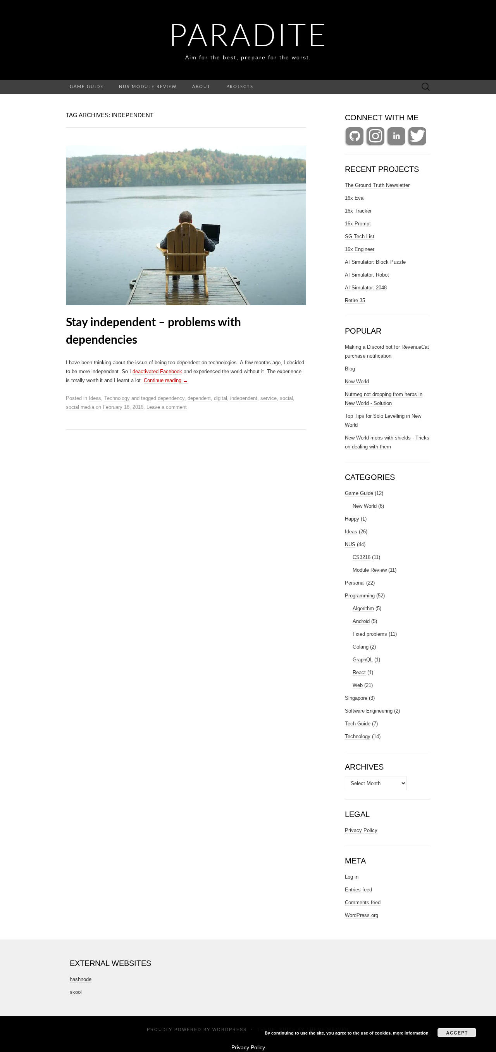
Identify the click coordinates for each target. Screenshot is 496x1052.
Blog (350, 369)
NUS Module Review (148, 87)
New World (357, 381)
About (201, 87)
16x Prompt (358, 224)
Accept (457, 1032)
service (268, 398)
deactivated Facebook (157, 371)
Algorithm (363, 608)
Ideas (95, 398)
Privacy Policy (361, 830)
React (359, 672)
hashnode (80, 979)
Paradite (248, 36)
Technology (117, 398)
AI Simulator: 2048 (366, 288)
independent (243, 398)
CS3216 (361, 557)
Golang (361, 647)
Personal (355, 583)
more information (411, 1033)
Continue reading (166, 380)
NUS (350, 544)
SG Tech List (359, 236)
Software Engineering (369, 711)
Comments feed (363, 902)
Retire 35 (355, 300)
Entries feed (358, 890)
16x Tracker (358, 211)
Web (358, 685)
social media (80, 407)
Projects (239, 87)
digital (220, 398)
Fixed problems (370, 634)
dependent (199, 398)
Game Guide (86, 87)
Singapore (356, 698)
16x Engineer (359, 249)
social (286, 398)
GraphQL (363, 660)
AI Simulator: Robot (367, 275)
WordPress (229, 1029)
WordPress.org (361, 915)
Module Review (370, 570)
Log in (351, 877)
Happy (352, 519)
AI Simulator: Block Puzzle (375, 262)
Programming (360, 596)
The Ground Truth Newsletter (377, 185)
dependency (171, 398)
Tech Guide (357, 724)
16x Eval (355, 198)
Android (361, 621)
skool (76, 992)
